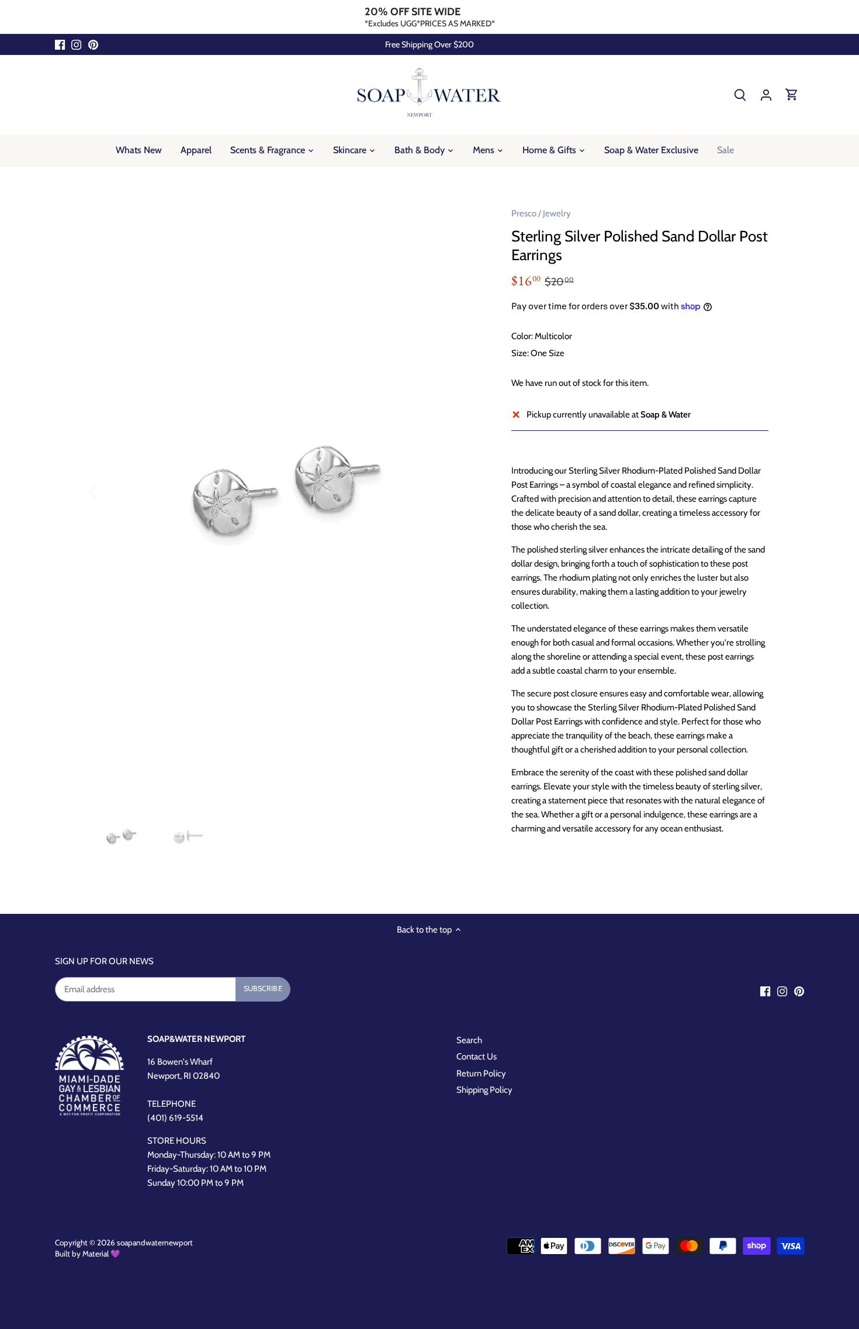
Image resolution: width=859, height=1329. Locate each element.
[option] (287, 490)
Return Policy (481, 1073)
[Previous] (108, 490)
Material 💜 (101, 1253)
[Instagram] (76, 45)
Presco (523, 213)
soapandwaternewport (155, 1242)
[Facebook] (60, 45)
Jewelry (557, 213)
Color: (522, 336)
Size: (520, 353)
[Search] (740, 94)
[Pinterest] (93, 45)
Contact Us (476, 1056)
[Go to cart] (792, 94)
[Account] (766, 94)
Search (469, 1040)
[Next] (466, 490)
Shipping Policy (484, 1090)
